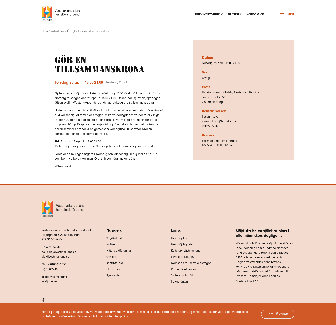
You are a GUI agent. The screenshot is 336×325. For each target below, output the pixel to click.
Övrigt (71, 31)
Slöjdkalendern (116, 238)
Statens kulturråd (182, 275)
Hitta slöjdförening (209, 13)
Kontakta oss (255, 13)
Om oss (111, 257)
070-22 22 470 (211, 126)
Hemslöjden (179, 238)
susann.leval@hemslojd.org (220, 121)
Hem (45, 31)
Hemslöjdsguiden (182, 244)
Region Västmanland (184, 269)
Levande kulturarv (182, 257)
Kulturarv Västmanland (185, 250)
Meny (290, 13)
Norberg (111, 82)
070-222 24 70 (51, 247)
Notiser (111, 244)
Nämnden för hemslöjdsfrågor (191, 263)
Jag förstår (277, 314)
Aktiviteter (57, 31)
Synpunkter (113, 275)
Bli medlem (235, 13)
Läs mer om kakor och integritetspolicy (102, 316)
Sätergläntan (180, 281)
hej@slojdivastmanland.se (59, 252)
